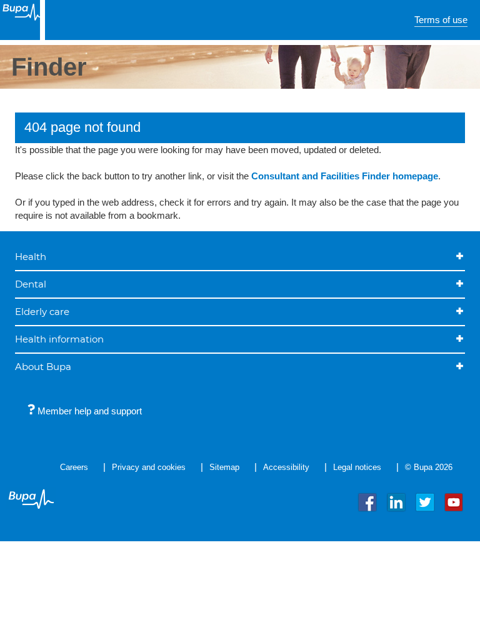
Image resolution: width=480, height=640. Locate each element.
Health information (59, 339)
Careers (74, 467)
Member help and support (88, 411)
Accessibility (286, 467)
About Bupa (43, 366)
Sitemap (224, 467)
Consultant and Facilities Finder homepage (344, 176)
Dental (30, 284)
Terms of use (441, 19)
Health (30, 256)
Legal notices (357, 467)
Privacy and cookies (149, 467)
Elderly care (42, 312)
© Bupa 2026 (428, 467)
